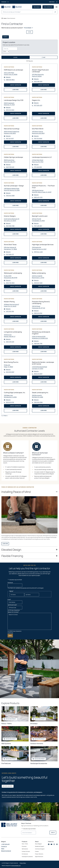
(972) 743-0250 (10, 110)
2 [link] (2, 415)
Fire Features (6, 763)
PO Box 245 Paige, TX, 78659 (8, 366)
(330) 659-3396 (38, 402)
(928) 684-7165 (38, 343)
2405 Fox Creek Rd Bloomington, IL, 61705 (38, 277)
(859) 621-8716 (10, 402)
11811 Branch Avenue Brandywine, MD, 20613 (38, 132)
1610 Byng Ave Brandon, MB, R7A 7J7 (9, 335)
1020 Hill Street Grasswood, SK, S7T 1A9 (38, 307)
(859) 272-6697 (38, 374)
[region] (29, 521)
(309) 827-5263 (38, 283)
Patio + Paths (25, 844)
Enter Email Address (26, 832)
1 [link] (1, 415)
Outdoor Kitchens (36, 743)
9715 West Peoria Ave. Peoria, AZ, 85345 (38, 75)
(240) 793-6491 (10, 167)
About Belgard (38, 844)
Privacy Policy (23, 863)
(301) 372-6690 (38, 138)
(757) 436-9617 (38, 226)
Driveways (33, 724)
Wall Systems (6, 743)
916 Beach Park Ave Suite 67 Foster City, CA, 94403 (11, 305)
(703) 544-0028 (10, 195)
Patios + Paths (6, 724)
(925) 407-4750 (38, 197)
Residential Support (39, 846)
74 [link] (3, 415)
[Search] (55, 12)
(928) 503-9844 (10, 79)
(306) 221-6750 (38, 313)
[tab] (15, 57)
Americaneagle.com (16, 865)
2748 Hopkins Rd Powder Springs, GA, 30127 (39, 248)
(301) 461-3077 (10, 138)
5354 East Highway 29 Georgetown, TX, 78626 (10, 248)
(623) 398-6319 (38, 81)
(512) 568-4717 (10, 254)
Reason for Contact (13, 612)
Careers (37, 851)
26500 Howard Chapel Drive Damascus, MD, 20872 (11, 132)
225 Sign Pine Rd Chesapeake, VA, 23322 (38, 220)
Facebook (10, 582)
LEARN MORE (15, 90)
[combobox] (10, 48)
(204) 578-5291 (10, 341)
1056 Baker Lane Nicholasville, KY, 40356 (10, 396)
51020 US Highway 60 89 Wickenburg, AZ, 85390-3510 (40, 337)
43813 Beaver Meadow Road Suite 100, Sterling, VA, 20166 (12, 189)
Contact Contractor (16, 85)
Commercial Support (40, 849)
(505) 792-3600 (10, 283)
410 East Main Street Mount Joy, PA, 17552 (37, 161)
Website (8, 77)
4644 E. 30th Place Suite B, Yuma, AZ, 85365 (10, 73)
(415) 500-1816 (10, 311)
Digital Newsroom (39, 856)
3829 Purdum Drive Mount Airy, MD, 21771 (9, 161)
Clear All (5, 37)
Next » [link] (6, 415)
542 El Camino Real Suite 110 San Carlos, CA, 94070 (11, 220)
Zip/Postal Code (12, 605)
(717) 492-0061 (38, 167)
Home (4, 18)
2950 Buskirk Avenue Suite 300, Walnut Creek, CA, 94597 (41, 191)
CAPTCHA (10, 633)
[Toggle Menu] (56, 7)
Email (9, 599)
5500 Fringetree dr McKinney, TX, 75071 (9, 104)
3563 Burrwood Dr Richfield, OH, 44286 (37, 396)
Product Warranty (39, 854)
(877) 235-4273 (38, 105)
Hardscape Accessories (38, 763)
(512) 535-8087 (10, 372)
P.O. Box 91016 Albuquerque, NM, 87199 (10, 277)
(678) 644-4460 (38, 252)
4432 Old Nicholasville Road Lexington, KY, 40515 (39, 368)
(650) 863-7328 (10, 226)
